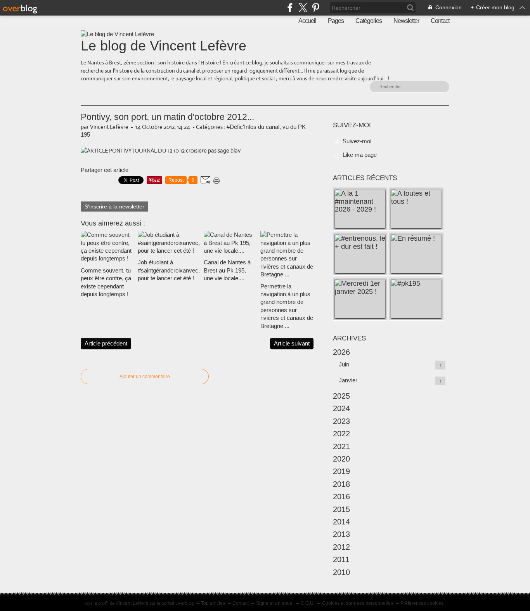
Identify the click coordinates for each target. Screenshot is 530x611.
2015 (341, 509)
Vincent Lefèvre (132, 603)
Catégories (368, 20)
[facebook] (290, 7)
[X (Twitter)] (303, 7)
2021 (341, 446)
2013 (341, 534)
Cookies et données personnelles (357, 603)
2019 (341, 471)
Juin (344, 364)
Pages (336, 20)
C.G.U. (308, 603)
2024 (341, 408)
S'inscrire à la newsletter (114, 206)
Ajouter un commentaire (145, 376)
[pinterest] (315, 7)
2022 (341, 433)
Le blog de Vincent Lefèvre (163, 46)
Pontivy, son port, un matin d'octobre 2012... (167, 117)
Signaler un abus (274, 603)
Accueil (307, 20)
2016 (341, 496)
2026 (341, 352)
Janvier (348, 380)
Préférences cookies (421, 603)
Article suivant (292, 343)
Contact (440, 20)
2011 (341, 559)
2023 (341, 421)
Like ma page (360, 154)
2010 (341, 572)
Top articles (213, 603)
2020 (341, 459)
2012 (341, 547)
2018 (341, 484)
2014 (341, 521)
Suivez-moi (357, 141)
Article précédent (106, 343)
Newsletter (406, 20)
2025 (341, 396)
